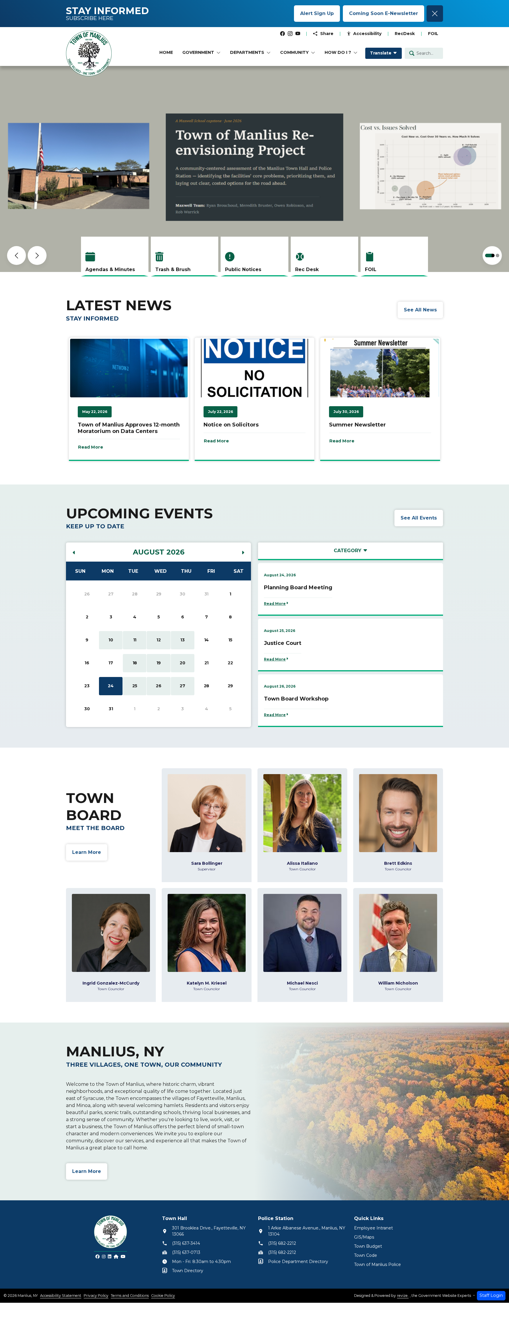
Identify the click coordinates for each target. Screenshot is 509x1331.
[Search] (411, 53)
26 (158, 685)
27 (182, 685)
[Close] (435, 13)
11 (134, 640)
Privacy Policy (96, 1295)
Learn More (114, 244)
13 (182, 640)
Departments (247, 52)
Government (198, 52)
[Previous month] (74, 552)
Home (166, 52)
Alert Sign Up (317, 13)
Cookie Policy (163, 1295)
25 (134, 685)
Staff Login (491, 1295)
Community (294, 52)
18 (135, 663)
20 (182, 663)
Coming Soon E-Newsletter (383, 13)
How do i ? (338, 52)
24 (110, 685)
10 (110, 640)
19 (158, 663)
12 (158, 640)
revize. (403, 1295)
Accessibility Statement (60, 1295)
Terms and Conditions (130, 1295)
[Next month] (243, 552)
